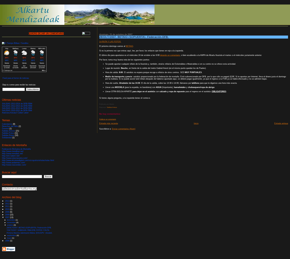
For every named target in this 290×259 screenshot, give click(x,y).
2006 (7, 241)
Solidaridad (7, 137)
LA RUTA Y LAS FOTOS (110, 42)
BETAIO (129, 46)
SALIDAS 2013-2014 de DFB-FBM (17, 104)
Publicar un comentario (107, 119)
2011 (7, 206)
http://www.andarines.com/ (13, 162)
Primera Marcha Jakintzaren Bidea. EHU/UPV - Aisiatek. (29, 233)
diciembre (11, 220)
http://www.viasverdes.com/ (14, 165)
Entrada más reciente (108, 123)
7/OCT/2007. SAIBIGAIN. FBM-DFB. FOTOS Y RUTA (28, 230)
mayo (9, 238)
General (5, 128)
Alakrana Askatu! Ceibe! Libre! (15, 113)
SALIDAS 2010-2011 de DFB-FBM (17, 110)
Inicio (196, 123)
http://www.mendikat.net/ (13, 151)
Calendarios (7, 124)
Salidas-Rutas (8, 135)
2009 (7, 212)
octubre (10, 225)
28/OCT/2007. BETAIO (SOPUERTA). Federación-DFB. (134, 37)
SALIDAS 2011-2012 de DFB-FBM (17, 108)
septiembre (12, 235)
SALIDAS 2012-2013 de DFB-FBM (17, 106)
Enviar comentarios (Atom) (123, 129)
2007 (7, 217)
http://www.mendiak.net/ (12, 153)
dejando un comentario (170, 55)
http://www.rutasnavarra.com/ (14, 158)
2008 (7, 215)
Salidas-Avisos (112, 107)
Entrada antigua (281, 123)
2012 (7, 204)
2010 (7, 209)
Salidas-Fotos (8, 133)
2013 (7, 201)
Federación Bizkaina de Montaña (16, 149)
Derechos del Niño (10, 126)
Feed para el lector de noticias (16, 78)
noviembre (11, 223)
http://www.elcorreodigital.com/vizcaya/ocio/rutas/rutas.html (28, 160)
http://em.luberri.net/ (11, 156)
